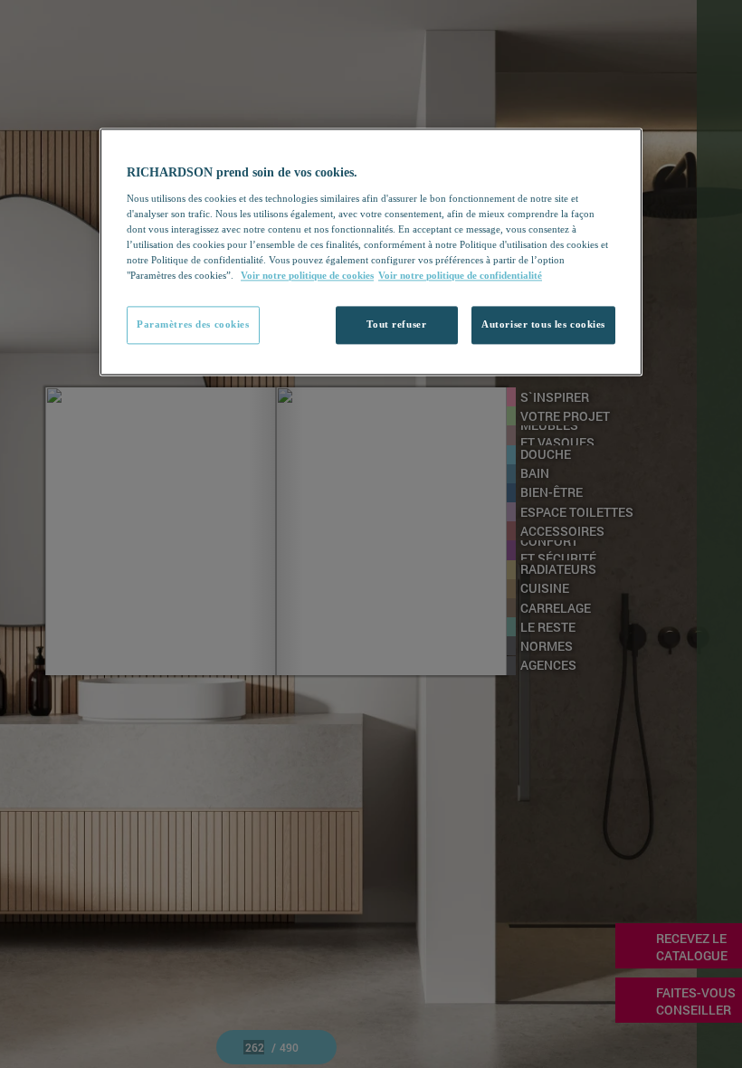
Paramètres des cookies (193, 324)
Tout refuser (396, 324)
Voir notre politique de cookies (307, 275)
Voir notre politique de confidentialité (460, 275)
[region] (371, 252)
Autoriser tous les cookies (543, 324)
